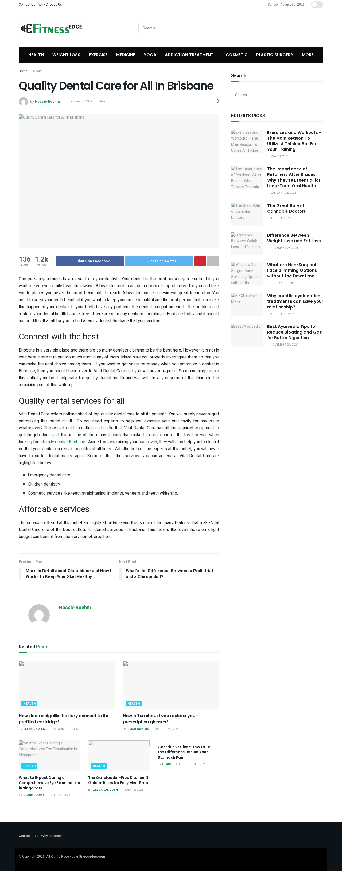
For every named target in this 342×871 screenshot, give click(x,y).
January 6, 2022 (80, 101)
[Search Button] (318, 28)
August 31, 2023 (282, 218)
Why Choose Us (50, 4)
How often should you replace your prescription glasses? (160, 719)
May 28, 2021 (279, 156)
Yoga (150, 55)
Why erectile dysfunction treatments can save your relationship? (295, 301)
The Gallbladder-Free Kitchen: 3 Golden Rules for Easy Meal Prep (118, 780)
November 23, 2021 (284, 248)
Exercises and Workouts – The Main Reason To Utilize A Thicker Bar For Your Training (294, 141)
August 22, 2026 (166, 729)
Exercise (98, 55)
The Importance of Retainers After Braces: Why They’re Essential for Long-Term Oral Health (293, 177)
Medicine (125, 55)
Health (36, 55)
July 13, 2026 (133, 790)
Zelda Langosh (105, 790)
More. (308, 55)
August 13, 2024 (282, 314)
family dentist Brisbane (64, 442)
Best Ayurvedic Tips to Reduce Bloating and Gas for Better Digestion (294, 332)
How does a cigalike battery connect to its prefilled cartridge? (63, 719)
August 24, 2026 (65, 729)
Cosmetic (237, 55)
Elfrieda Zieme (35, 729)
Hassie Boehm (47, 101)
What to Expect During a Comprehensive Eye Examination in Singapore (49, 783)
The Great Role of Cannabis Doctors (286, 208)
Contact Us (27, 4)
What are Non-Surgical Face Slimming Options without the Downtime (292, 270)
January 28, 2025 (283, 192)
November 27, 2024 (284, 344)
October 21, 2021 (283, 283)
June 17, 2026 (199, 764)
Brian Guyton (138, 729)
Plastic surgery (274, 55)
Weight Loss (66, 55)
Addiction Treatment (189, 55)
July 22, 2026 (60, 795)
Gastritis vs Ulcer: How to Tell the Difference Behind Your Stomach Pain (185, 752)
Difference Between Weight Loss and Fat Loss (294, 238)
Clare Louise (34, 795)
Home (23, 71)
